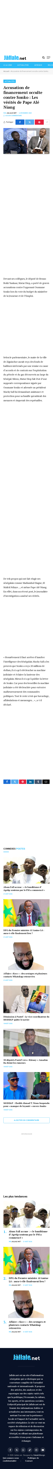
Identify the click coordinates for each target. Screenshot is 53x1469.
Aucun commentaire (14, 116)
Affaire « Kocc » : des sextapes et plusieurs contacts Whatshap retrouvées (25, 975)
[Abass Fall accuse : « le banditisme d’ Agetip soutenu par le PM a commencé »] (26, 870)
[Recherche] (43, 57)
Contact (29, 1460)
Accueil (6, 71)
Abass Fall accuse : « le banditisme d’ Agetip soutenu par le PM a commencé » (24, 889)
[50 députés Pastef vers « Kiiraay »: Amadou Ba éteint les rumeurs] (26, 1042)
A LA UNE (8, 65)
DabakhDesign (39, 1455)
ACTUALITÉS (10, 81)
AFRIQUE (38, 65)
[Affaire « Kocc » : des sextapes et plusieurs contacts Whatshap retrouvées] (26, 956)
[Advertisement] (26, 26)
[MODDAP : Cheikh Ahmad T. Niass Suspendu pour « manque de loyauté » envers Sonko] (26, 1086)
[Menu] (48, 57)
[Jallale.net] (15, 57)
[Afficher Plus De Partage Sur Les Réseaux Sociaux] (47, 122)
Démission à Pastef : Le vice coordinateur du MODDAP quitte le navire (26, 1018)
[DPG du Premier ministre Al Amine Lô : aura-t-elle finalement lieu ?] (26, 913)
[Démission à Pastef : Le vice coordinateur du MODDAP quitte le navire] (26, 999)
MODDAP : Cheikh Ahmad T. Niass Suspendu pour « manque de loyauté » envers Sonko (26, 1105)
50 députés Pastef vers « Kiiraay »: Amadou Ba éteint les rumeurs (25, 1061)
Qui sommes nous (11, 1458)
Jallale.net (12, 113)
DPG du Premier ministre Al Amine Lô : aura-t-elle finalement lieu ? (23, 932)
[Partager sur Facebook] (19, 122)
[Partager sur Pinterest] (39, 122)
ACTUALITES (23, 65)
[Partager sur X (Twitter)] (29, 122)
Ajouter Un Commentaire (26, 1120)
